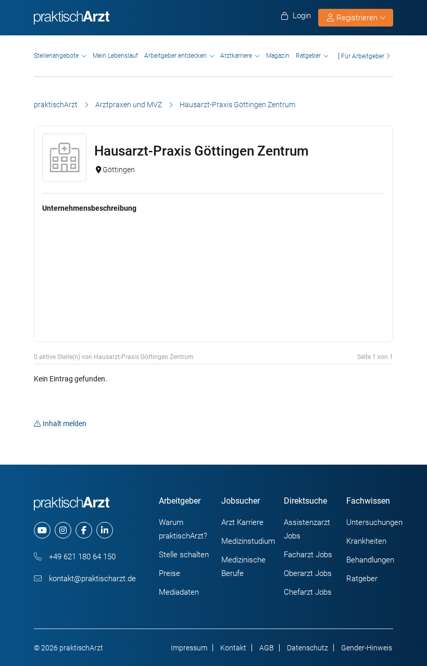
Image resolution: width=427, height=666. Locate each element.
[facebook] (84, 530)
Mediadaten (179, 592)
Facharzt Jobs (308, 554)
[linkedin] (104, 530)
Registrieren (357, 17)
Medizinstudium (248, 541)
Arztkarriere (236, 55)
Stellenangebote (56, 55)
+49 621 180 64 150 (81, 556)
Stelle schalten (184, 554)
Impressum (189, 648)
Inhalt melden (64, 423)
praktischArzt (56, 104)
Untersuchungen (374, 522)
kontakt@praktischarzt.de (91, 578)
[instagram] (63, 530)
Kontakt (233, 648)
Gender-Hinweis (366, 648)
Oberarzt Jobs (308, 573)
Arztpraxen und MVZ (128, 104)
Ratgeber (308, 55)
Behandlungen (370, 560)
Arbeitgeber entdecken (175, 55)
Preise (169, 573)
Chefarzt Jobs (308, 592)
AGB (266, 648)
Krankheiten (366, 541)
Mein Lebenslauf (115, 55)
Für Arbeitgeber (362, 56)
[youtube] (42, 530)
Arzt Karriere (242, 522)
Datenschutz (307, 648)
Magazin (278, 55)
